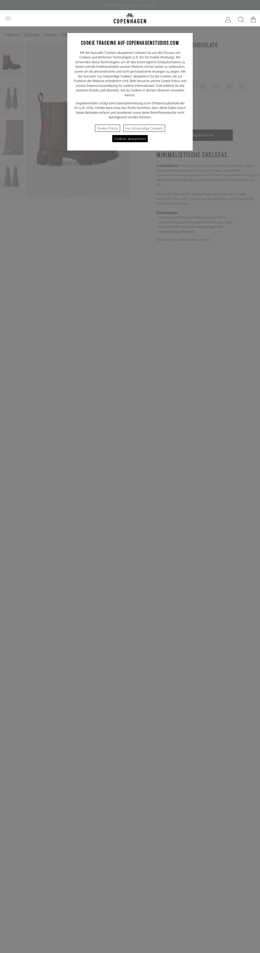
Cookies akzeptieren (130, 139)
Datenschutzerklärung (102, 86)
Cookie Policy (107, 128)
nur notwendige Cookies (144, 128)
